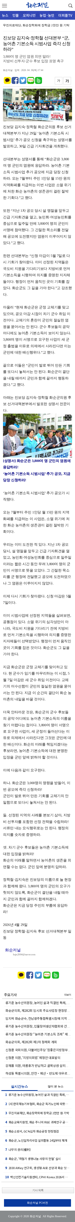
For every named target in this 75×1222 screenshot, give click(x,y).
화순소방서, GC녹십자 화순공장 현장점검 (32, 1131)
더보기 (67, 994)
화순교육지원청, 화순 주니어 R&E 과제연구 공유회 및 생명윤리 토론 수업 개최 (38, 1122)
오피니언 (29, 15)
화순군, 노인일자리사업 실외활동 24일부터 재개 (36, 1140)
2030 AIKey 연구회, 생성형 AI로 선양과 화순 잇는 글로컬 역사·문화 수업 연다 (38, 1167)
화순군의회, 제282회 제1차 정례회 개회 (31, 1041)
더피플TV (65, 15)
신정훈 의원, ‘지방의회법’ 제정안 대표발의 (32, 1057)
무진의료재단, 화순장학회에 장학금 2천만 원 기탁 (36, 25)
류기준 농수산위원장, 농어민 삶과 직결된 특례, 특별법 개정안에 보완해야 (38, 1094)
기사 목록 (37, 1190)
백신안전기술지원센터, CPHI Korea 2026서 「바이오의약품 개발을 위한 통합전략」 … (38, 1176)
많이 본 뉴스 (55, 1086)
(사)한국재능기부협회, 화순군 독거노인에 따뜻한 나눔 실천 (38, 1103)
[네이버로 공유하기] (30, 78)
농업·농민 (47, 15)
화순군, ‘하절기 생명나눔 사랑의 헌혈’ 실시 (33, 1158)
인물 (15, 15)
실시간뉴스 (19, 1086)
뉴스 (5, 15)
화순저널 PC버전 (37, 1202)
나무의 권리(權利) (18, 1149)
